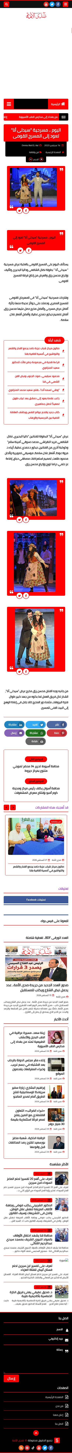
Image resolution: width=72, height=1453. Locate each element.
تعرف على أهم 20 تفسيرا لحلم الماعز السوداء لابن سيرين (29, 1180)
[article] (36, 765)
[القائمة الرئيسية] (9, 104)
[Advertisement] (36, 59)
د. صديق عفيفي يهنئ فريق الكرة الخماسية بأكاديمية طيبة (31, 1294)
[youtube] (46, 4)
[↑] (36, 1433)
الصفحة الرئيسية (53, 152)
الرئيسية (55, 104)
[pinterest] (27, 1447)
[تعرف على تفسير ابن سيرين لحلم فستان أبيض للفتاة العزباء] (61, 1265)
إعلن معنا (58, 1414)
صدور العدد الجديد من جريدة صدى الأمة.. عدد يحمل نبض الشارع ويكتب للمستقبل (37, 987)
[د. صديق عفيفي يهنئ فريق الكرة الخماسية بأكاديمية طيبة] (61, 1291)
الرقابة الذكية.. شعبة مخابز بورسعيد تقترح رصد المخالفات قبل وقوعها (26, 1142)
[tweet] (19, 210)
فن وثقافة (34, 152)
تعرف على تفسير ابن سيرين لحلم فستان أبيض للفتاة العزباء (32, 1267)
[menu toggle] (65, 4)
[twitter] (52, 4)
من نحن (59, 1406)
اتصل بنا (59, 1423)
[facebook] (58, 4)
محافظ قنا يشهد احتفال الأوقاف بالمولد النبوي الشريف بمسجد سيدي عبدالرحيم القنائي (29, 1239)
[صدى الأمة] (36, 15)
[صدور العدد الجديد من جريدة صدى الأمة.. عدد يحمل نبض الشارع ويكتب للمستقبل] (36, 963)
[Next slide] (6, 807)
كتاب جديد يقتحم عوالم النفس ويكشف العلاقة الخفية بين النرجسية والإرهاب (34, 415)
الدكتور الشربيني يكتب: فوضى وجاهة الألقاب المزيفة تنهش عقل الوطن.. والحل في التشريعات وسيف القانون (29, 1209)
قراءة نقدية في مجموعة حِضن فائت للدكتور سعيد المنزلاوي (35, 365)
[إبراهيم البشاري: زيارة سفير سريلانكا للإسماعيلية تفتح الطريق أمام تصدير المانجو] (56, 1092)
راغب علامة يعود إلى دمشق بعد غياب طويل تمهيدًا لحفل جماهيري (36, 401)
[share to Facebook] (26, 210)
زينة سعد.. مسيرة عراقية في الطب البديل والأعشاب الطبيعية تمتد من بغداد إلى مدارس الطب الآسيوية (36, 1039)
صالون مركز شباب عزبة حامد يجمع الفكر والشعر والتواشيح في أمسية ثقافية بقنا (33, 351)
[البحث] (6, 4)
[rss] (21, 1447)
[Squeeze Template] (57, 1440)
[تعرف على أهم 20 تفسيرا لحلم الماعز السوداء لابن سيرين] (61, 1178)
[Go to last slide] (13, 807)
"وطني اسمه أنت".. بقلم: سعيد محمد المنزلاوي (33, 390)
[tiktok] (33, 1447)
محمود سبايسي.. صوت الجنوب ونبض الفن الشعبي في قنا (37, 379)
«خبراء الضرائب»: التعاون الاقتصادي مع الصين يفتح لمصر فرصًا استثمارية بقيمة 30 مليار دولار (37, 1117)
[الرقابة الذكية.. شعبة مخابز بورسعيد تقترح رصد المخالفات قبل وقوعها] (56, 1142)
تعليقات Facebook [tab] (36, 899)
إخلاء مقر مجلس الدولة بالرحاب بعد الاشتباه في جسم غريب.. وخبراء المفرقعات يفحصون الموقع (36, 1066)
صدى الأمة (60, 997)
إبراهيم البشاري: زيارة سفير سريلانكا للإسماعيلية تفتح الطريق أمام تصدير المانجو (28, 1092)
